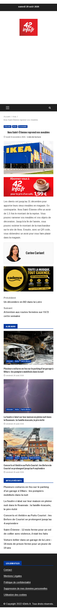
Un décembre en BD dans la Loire (23, 300)
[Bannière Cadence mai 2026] (28, 279)
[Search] (49, 108)
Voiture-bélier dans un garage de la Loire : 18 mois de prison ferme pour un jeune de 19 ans (28, 544)
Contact (8, 570)
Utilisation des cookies (15, 594)
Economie (23, 126)
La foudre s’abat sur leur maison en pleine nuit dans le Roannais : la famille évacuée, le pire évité (28, 396)
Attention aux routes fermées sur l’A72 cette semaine (26, 312)
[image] (28, 186)
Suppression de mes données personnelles (25, 588)
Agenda (24, 458)
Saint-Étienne (35, 458)
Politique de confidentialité (17, 582)
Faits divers (25, 361)
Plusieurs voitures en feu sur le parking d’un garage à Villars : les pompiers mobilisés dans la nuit (28, 348)
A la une (8, 126)
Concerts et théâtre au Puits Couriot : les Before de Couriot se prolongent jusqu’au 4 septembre (28, 444)
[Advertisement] (28, 70)
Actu (15, 126)
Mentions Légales (13, 576)
